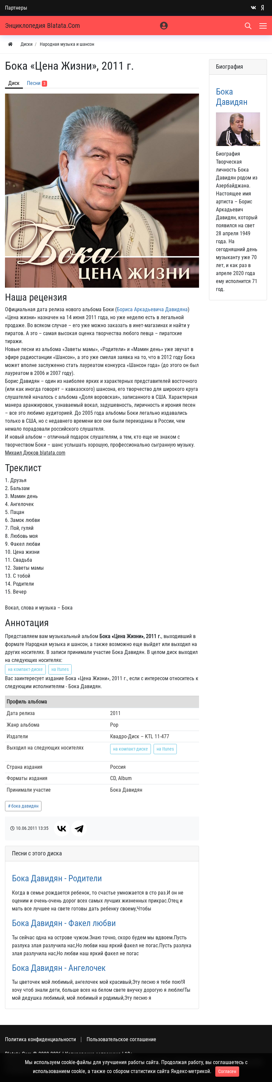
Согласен (227, 1071)
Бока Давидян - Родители (57, 878)
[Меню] (263, 25)
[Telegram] (79, 828)
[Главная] (10, 44)
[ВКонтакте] (62, 828)
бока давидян (24, 806)
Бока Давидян (231, 97)
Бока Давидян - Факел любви (64, 923)
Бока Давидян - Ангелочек (58, 968)
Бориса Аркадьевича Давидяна (152, 309)
